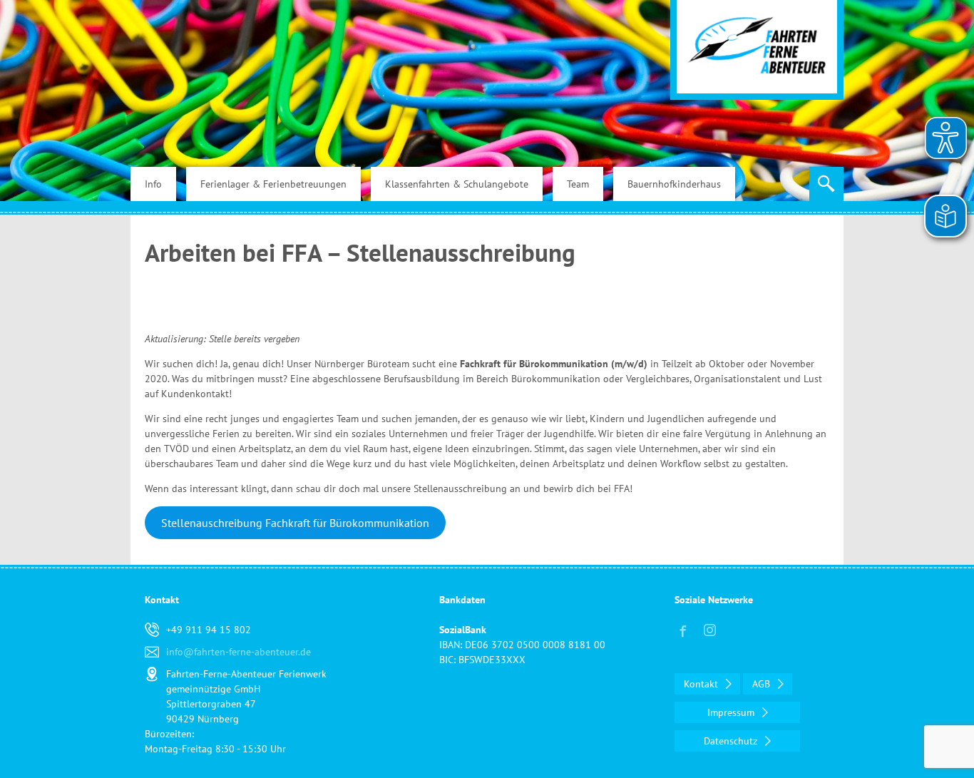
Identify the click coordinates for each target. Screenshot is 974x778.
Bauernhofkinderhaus (674, 184)
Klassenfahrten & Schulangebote (456, 184)
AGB (762, 683)
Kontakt (702, 683)
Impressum (732, 712)
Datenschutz (732, 741)
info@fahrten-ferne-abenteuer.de (238, 651)
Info (153, 184)
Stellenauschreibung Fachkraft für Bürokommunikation (295, 523)
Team (578, 184)
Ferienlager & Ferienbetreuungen (273, 184)
